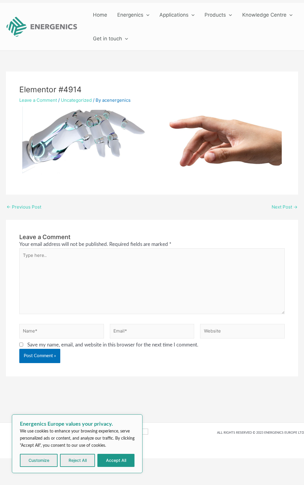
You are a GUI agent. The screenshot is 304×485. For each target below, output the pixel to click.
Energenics (130, 15)
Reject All (78, 460)
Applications (174, 15)
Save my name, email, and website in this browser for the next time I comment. (112, 344)
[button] (146, 15)
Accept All (116, 460)
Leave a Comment (38, 100)
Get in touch (107, 39)
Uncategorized (76, 100)
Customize (38, 460)
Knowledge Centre (264, 15)
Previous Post (24, 207)
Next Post (284, 207)
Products (215, 15)
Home (100, 15)
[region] (77, 443)
